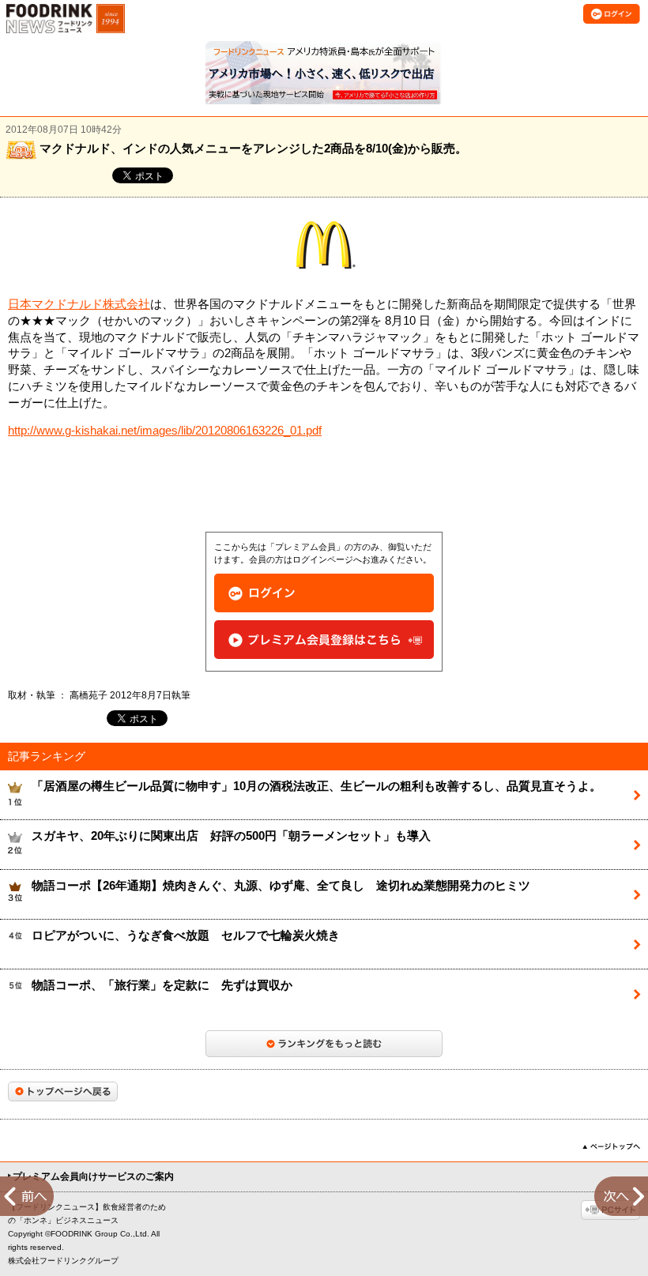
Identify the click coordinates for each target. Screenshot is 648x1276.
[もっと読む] (324, 1043)
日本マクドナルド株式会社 (79, 304)
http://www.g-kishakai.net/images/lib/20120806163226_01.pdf (165, 430)
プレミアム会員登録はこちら (324, 639)
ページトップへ (611, 1146)
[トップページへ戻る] (63, 1091)
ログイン (324, 593)
